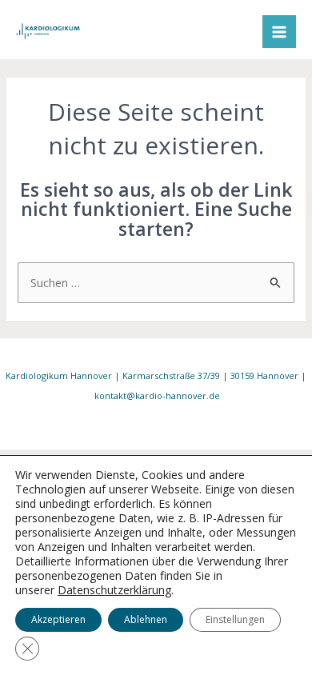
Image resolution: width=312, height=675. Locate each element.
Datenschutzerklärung (114, 589)
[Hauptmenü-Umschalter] (279, 32)
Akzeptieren (58, 619)
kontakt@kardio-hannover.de (157, 395)
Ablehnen (145, 619)
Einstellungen (235, 619)
